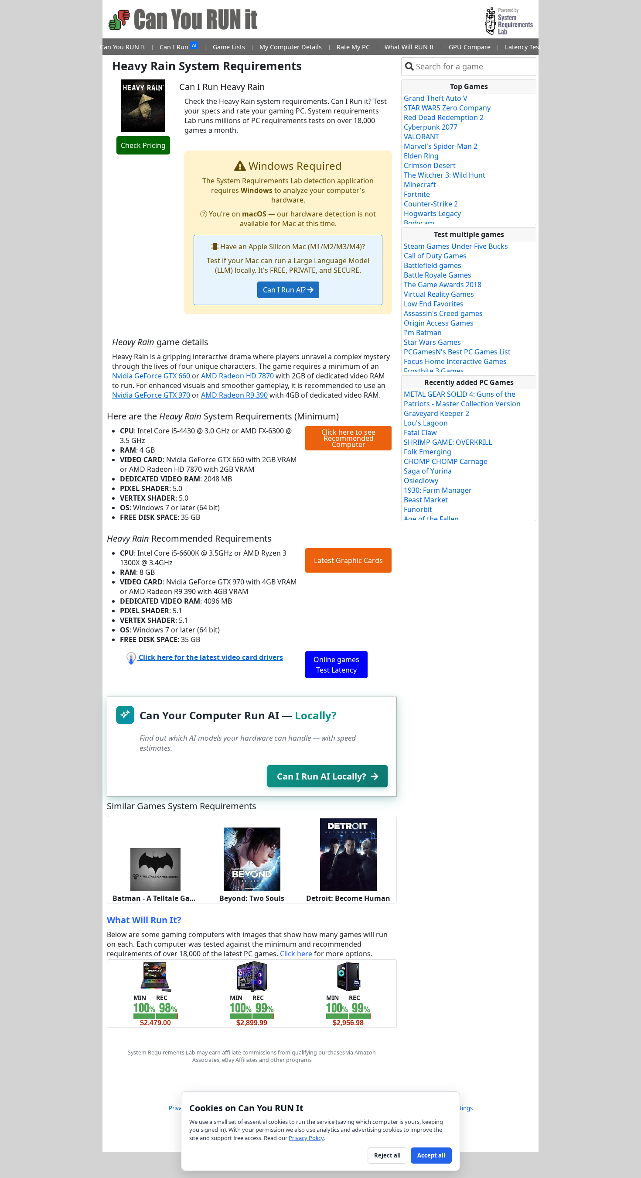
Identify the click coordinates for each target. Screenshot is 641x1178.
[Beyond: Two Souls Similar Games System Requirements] (252, 858)
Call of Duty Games (435, 256)
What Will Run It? (144, 920)
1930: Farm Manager (438, 490)
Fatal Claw (420, 432)
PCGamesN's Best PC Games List (457, 352)
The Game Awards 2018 (442, 284)
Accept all (431, 1155)
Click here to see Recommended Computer (348, 438)
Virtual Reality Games (439, 294)
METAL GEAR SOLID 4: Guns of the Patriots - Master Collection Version (462, 399)
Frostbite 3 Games (434, 371)
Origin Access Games (439, 323)
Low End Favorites (434, 304)
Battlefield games (432, 265)
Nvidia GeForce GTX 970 (151, 395)
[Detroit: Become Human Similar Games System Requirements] (348, 854)
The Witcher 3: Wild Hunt (444, 175)
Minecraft (420, 184)
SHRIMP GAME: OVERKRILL (448, 442)
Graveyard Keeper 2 (436, 413)
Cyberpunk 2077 (430, 127)
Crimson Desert (430, 165)
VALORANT (421, 136)
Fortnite (417, 194)
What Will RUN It (409, 47)
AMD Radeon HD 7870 (237, 376)
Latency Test (523, 47)
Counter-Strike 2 (431, 204)
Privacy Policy (306, 1138)
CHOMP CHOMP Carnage (446, 461)
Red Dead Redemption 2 (444, 117)
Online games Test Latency (336, 665)
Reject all (387, 1155)
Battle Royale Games (437, 275)
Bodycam (419, 223)
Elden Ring (421, 156)
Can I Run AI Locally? (321, 776)
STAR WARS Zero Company (447, 108)
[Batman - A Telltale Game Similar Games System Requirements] (155, 869)
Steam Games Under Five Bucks (456, 246)
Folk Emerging (427, 452)
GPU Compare (470, 47)
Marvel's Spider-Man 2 (440, 146)
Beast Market (426, 500)
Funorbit (418, 509)
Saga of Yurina (428, 471)
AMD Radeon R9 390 (234, 395)
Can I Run (178, 46)
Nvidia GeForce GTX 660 (151, 376)
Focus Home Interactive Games (455, 361)
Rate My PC (353, 47)
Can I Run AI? (285, 290)
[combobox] (474, 66)
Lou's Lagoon (426, 423)
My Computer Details (290, 47)
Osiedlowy (421, 480)
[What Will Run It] (155, 976)
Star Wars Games (432, 342)
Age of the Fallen (431, 519)
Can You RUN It (122, 47)
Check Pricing (143, 145)
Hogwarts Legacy (432, 213)
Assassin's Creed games (443, 313)
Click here (296, 953)
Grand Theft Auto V (435, 98)
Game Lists (229, 47)
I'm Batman (423, 332)
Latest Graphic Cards (348, 560)
